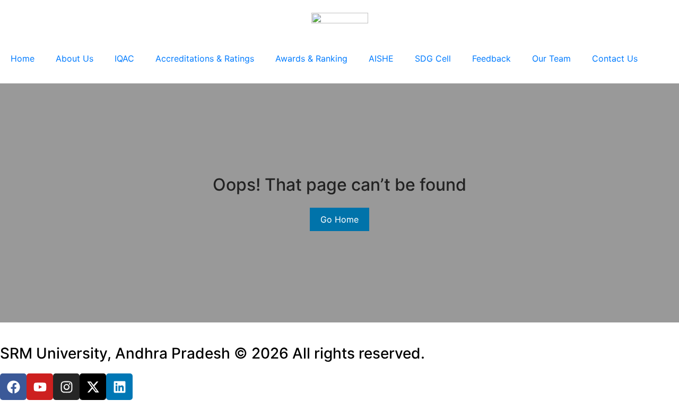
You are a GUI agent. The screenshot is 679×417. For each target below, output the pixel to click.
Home (22, 58)
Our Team (551, 58)
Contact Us (615, 58)
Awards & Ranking (311, 58)
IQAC (124, 58)
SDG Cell (433, 58)
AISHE (381, 58)
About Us (74, 58)
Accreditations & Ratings (204, 58)
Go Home (339, 219)
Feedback (491, 58)
